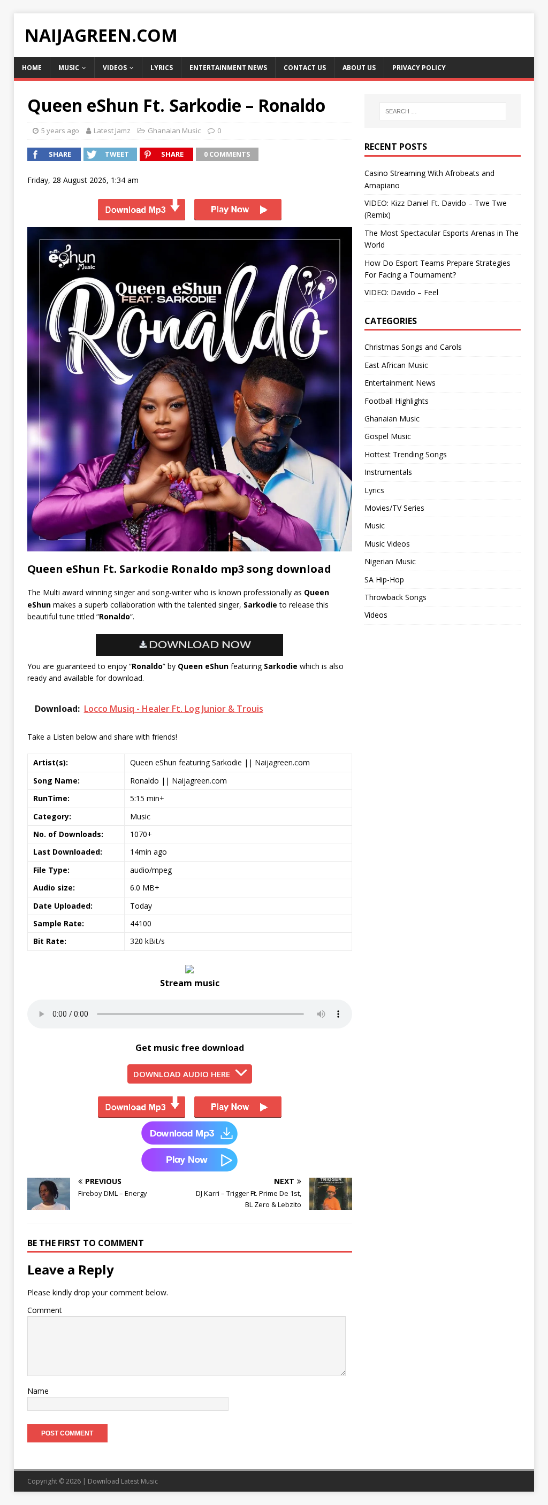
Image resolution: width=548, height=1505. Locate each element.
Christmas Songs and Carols (413, 347)
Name (38, 1391)
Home (32, 67)
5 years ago (60, 130)
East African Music (396, 365)
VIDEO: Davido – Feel (401, 292)
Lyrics (161, 67)
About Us (359, 67)
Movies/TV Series (394, 508)
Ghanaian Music (174, 130)
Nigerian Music (390, 561)
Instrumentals (388, 472)
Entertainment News (228, 67)
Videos (115, 67)
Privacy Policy (419, 67)
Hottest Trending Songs (405, 454)
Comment (44, 1310)
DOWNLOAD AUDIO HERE (181, 1074)
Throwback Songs (395, 597)
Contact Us (305, 67)
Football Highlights (396, 401)
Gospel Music (387, 436)
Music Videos (387, 544)
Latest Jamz (112, 130)
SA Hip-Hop (384, 579)
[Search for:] (442, 111)
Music (68, 67)
